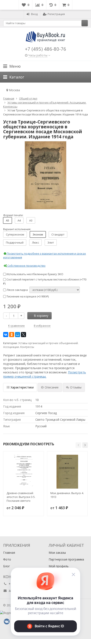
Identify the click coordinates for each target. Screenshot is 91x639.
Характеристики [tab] (22, 387)
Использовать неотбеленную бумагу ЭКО (34, 274)
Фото (7, 559)
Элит (50, 242)
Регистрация (56, 14)
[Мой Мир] (17, 334)
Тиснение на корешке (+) (27, 296)
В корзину (41, 316)
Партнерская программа (66, 559)
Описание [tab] (52, 387)
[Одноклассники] (11, 334)
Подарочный (14, 242)
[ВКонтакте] (5, 334)
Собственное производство (26, 266)
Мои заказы (57, 553)
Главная (9, 553)
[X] (23, 334)
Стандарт (58, 234)
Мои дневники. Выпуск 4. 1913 (67, 495)
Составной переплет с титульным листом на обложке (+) (44, 281)
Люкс (35, 242)
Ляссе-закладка (17, 290)
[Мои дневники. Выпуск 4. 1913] (67, 472)
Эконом (38, 234)
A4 (19, 220)
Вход (34, 14)
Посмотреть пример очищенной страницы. (44, 374)
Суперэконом (15, 234)
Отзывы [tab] (75, 387)
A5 (7, 220)
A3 (30, 220)
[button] (78, 445)
